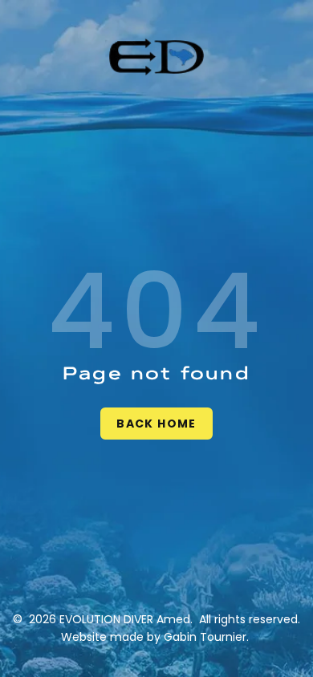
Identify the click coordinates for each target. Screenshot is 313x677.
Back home (156, 424)
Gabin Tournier (205, 637)
